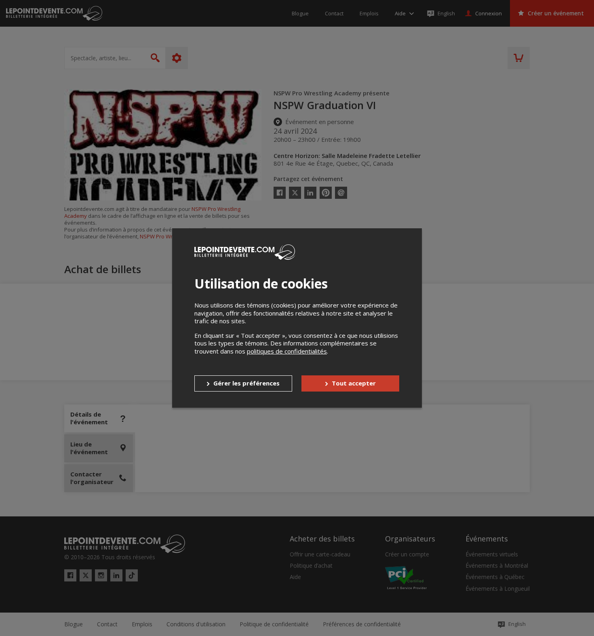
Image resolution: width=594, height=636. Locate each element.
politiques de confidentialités (287, 351)
